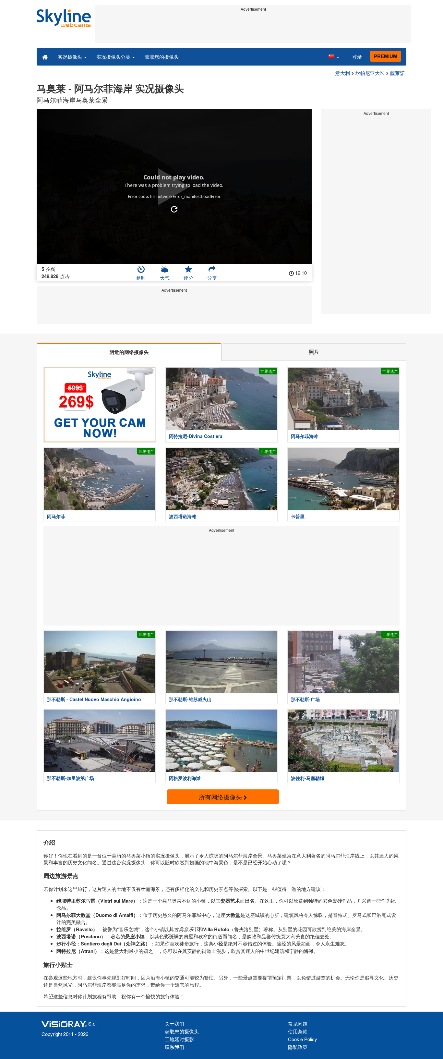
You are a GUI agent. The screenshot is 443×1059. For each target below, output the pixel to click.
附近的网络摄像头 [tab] (129, 352)
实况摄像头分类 (114, 56)
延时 (141, 277)
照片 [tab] (314, 351)
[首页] (45, 56)
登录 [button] (357, 56)
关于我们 (174, 1023)
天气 (165, 277)
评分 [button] (188, 277)
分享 (212, 277)
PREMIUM (385, 56)
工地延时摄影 (179, 1039)
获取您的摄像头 (162, 56)
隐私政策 (297, 1046)
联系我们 (174, 1046)
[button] (333, 56)
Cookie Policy (302, 1039)
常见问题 (297, 1023)
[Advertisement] (253, 28)
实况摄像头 (70, 56)
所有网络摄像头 (221, 796)
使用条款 (297, 1031)
